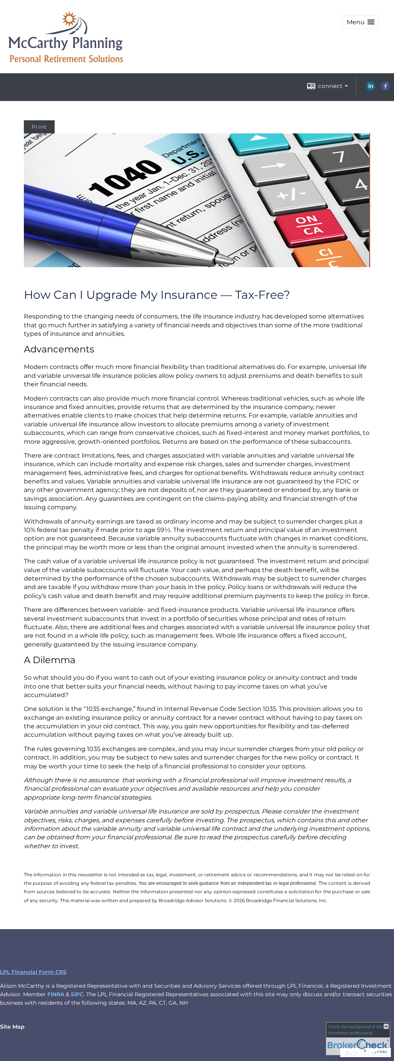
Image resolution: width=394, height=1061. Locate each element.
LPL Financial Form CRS (33, 971)
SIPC (77, 994)
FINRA (55, 994)
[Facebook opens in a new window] (385, 88)
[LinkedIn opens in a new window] (370, 88)
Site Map (12, 1026)
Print (39, 126)
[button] (360, 22)
